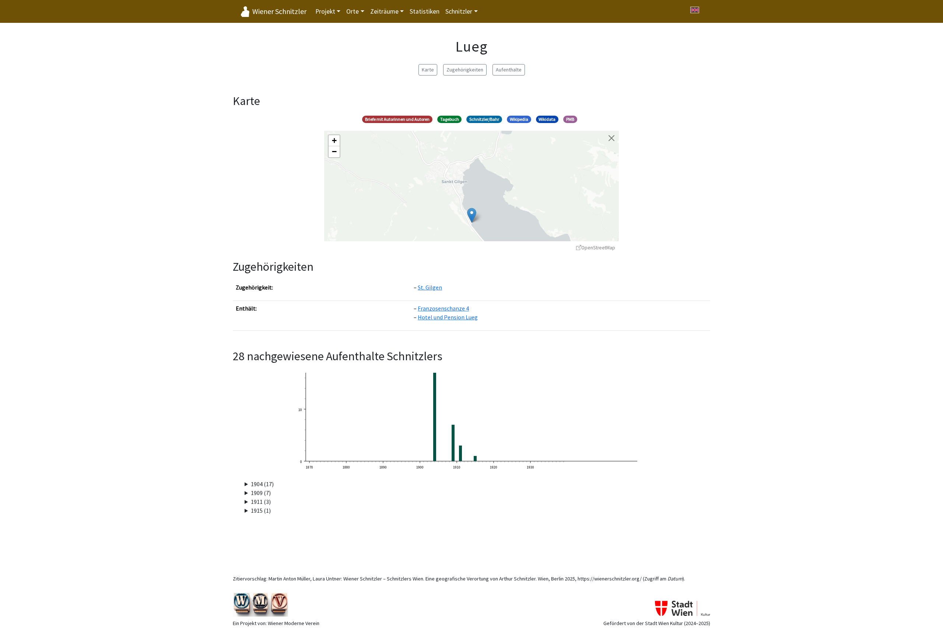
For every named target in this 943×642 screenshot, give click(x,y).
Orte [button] (352, 11)
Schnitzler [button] (458, 11)
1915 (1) (261, 510)
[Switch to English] (694, 10)
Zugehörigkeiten (464, 69)
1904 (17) (262, 484)
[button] (471, 215)
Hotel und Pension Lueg (448, 317)
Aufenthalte (509, 69)
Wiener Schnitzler (279, 11)
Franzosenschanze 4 (443, 308)
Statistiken (424, 11)
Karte (428, 69)
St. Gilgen (430, 287)
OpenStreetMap (598, 248)
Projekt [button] (325, 11)
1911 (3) (261, 501)
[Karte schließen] (611, 138)
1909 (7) (261, 493)
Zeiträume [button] (384, 11)
